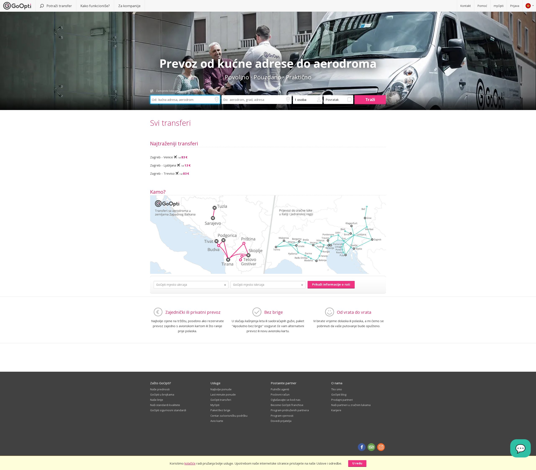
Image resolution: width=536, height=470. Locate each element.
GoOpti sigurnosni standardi (168, 410)
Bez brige (273, 312)
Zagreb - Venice (168, 157)
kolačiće (190, 463)
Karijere (336, 410)
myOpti (499, 6)
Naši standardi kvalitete (165, 405)
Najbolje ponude (221, 389)
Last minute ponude (223, 394)
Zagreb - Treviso (169, 173)
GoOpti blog (338, 394)
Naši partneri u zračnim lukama (351, 405)
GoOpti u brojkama (162, 394)
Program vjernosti (282, 415)
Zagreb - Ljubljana (170, 165)
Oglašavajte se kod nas (285, 400)
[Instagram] (381, 447)
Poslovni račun (280, 394)
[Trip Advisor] (371, 447)
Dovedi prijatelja (281, 421)
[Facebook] (362, 447)
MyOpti (214, 405)
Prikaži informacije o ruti (331, 284)
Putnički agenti (280, 389)
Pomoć (482, 6)
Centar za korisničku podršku (228, 415)
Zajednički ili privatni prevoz (192, 312)
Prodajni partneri (342, 400)
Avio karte (216, 421)
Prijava (514, 6)
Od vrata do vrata (354, 312)
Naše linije (156, 400)
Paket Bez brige (220, 410)
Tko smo (336, 389)
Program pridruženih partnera (290, 410)
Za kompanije (129, 5)
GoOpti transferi (220, 400)
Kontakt (465, 6)
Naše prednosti (160, 389)
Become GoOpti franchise (287, 405)
